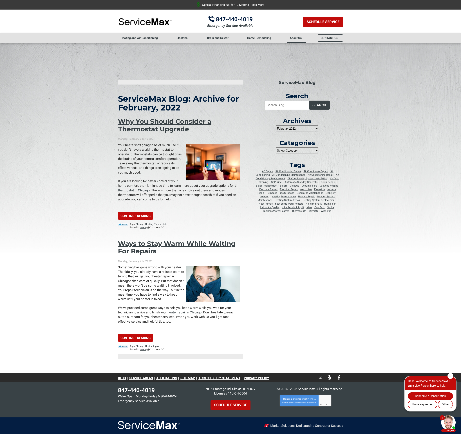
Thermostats (160, 224)
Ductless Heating (328, 185)
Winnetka (326, 210)
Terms (328, 405)
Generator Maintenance (310, 192)
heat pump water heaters (289, 203)
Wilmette (313, 210)
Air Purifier (276, 182)
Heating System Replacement (319, 200)
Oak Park (319, 207)
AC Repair (267, 171)
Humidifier (330, 203)
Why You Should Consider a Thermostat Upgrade (164, 125)
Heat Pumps (266, 203)
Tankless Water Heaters (276, 210)
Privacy (322, 405)
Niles (309, 207)
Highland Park (314, 203)
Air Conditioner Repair (316, 171)
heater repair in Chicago (184, 312)
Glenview (331, 192)
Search (319, 105)
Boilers (283, 185)
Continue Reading (135, 216)
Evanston (319, 189)
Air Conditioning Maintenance (288, 174)
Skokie (330, 207)
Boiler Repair (328, 182)
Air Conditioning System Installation (307, 178)
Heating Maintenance (284, 196)
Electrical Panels (268, 189)
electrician (306, 189)
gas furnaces (286, 192)
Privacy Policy (295, 402)
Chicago (140, 224)
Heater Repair (152, 346)
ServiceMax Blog (297, 82)
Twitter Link (123, 224)
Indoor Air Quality (269, 207)
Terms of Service (308, 402)
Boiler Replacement (266, 185)
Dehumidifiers (309, 185)
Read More (257, 4)
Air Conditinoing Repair (288, 171)
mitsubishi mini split (293, 207)
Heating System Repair (287, 200)
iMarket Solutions (282, 426)
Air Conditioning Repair (320, 174)
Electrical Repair (289, 189)
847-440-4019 (234, 19)
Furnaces (272, 192)
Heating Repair (306, 196)
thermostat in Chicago (134, 190)
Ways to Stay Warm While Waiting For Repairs (177, 247)
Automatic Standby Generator (301, 182)
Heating (149, 224)
